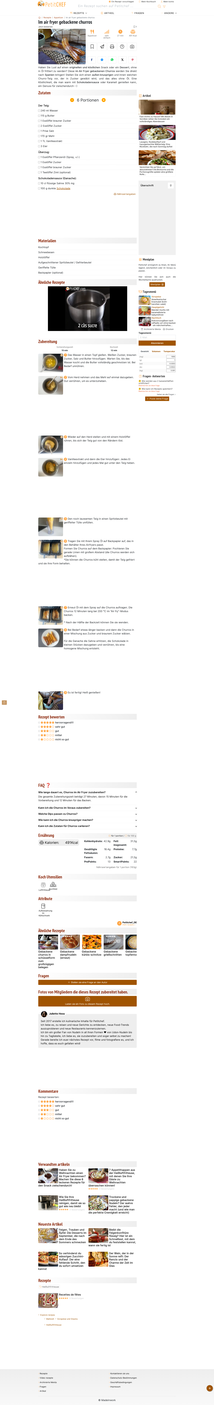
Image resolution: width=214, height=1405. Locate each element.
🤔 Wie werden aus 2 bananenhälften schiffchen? (156, 382)
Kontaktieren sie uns (119, 1373)
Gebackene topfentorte (132, 953)
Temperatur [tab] (169, 351)
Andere (168, 13)
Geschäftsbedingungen (121, 1382)
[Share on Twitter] (122, 59)
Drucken (169, 329)
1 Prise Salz (47, 130)
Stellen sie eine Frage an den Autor (88, 982)
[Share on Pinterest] (132, 59)
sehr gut (59, 726)
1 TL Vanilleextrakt (51, 141)
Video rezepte (46, 1378)
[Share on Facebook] (92, 59)
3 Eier (44, 146)
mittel (58, 735)
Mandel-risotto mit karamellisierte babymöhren (160, 312)
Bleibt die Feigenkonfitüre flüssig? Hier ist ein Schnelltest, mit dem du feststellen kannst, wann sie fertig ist (112, 1237)
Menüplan (155, 284)
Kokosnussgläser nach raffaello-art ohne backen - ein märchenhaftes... (164, 323)
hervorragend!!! (64, 722)
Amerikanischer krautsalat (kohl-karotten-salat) (159, 301)
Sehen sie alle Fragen (165, 394)
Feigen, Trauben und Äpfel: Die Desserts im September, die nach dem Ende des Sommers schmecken (72, 1236)
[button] (41, 46)
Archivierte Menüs (152, 329)
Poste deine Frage (158, 398)
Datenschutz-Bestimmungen (123, 1378)
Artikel (109, 13)
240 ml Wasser (49, 110)
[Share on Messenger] (102, 59)
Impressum (115, 1387)
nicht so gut (61, 739)
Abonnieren (157, 343)
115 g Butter (47, 115)
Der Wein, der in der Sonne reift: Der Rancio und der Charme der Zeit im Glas (121, 1259)
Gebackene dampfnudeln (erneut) (68, 954)
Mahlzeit (50, 1319)
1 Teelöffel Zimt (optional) (56, 172)
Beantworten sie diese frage (149, 385)
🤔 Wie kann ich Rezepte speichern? (156, 389)
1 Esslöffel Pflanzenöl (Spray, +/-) (60, 157)
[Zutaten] (4, 702)
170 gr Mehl (47, 136)
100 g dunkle (55, 188)
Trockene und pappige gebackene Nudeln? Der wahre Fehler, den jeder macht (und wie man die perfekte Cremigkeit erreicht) (111, 1204)
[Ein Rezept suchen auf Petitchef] (159, 6)
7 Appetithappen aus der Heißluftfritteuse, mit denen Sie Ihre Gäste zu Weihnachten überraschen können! (111, 1177)
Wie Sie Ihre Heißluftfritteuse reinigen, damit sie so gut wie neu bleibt (72, 1201)
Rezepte (78, 13)
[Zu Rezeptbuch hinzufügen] (92, 47)
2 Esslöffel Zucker (51, 125)
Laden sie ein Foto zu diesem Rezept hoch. (87, 1004)
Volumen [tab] (156, 351)
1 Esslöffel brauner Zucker (56, 120)
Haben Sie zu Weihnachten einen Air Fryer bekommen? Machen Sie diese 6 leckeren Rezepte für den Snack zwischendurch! (62, 1177)
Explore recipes (47, 1315)
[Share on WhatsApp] (112, 59)
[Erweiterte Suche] (164, 6)
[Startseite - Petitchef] (39, 17)
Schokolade (63, 188)
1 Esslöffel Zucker (51, 162)
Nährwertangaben (126, 194)
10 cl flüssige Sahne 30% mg (57, 183)
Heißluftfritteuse (50, 1286)
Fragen (139, 13)
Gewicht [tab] (145, 351)
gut (56, 730)
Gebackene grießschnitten (113, 953)
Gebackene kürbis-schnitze (91, 953)
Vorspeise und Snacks (67, 1319)
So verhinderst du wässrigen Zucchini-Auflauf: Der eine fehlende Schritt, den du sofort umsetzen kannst (61, 1261)
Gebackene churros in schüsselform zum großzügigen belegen (46, 959)
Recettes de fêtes (70, 1294)
